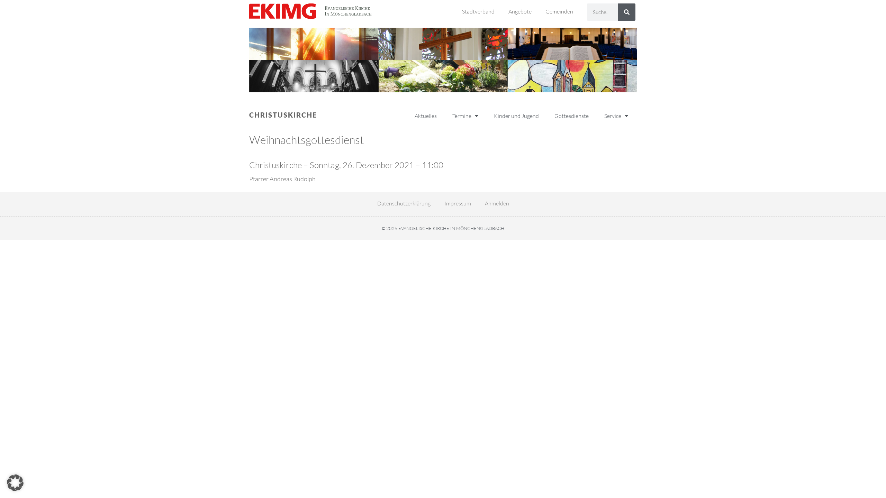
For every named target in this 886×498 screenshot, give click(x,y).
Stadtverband (478, 11)
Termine (461, 115)
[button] (15, 483)
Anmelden (497, 203)
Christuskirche (283, 115)
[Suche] (626, 12)
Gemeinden (559, 11)
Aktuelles (426, 115)
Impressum (457, 203)
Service (612, 115)
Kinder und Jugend (516, 115)
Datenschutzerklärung (404, 203)
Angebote (520, 11)
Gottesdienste (571, 115)
